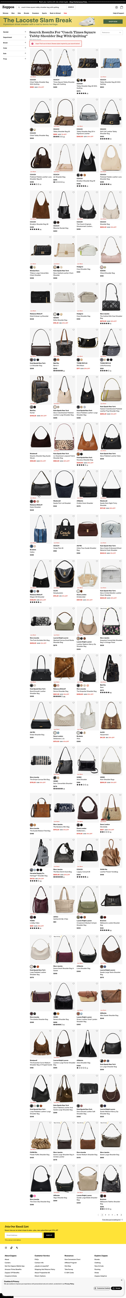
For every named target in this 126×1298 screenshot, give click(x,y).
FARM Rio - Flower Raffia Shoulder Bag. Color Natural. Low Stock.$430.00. (41, 1141)
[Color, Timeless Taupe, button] (81, 407)
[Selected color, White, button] (78, 591)
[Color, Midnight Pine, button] (37, 1105)
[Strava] (17, 1248)
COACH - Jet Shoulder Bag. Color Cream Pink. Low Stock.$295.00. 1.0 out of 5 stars (64, 165)
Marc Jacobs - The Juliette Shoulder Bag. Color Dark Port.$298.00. (41, 1004)
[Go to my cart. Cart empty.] (122, 7)
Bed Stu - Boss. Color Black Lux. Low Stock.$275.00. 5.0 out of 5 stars (111, 676)
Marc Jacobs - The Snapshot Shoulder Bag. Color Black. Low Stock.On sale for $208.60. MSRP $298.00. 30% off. (88, 676)
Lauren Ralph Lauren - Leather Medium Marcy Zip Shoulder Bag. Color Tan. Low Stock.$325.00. (88, 628)
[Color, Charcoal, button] (81, 732)
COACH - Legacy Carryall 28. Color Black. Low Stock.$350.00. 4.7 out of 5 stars (88, 860)
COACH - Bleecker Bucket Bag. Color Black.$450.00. (64, 211)
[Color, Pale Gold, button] (34, 267)
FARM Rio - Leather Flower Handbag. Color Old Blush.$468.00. (111, 860)
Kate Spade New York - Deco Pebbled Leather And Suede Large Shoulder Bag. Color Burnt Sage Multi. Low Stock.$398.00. (64, 1096)
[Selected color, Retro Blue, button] (31, 546)
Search (71, 7)
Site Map (68, 1266)
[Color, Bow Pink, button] (34, 1196)
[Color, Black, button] (58, 267)
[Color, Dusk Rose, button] (81, 1105)
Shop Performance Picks (78, 2)
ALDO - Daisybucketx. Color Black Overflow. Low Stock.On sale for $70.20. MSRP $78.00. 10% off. (64, 581)
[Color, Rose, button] (87, 685)
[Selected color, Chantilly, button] (78, 732)
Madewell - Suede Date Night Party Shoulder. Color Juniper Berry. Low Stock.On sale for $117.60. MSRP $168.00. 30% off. (111, 490)
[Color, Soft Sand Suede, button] (81, 359)
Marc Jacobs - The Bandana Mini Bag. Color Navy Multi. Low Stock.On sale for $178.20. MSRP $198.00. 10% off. (64, 814)
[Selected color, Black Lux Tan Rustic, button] (55, 359)
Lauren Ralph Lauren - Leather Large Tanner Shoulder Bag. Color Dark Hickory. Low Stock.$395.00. (64, 1050)
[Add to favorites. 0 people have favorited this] (50, 50)
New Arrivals (99, 1266)
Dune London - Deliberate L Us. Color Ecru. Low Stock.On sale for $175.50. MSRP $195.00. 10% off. (64, 722)
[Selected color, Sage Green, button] (78, 917)
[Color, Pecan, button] (104, 917)
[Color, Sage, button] (104, 267)
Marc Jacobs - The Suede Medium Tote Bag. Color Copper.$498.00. (41, 814)
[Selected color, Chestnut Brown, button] (101, 1105)
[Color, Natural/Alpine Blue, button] (81, 1013)
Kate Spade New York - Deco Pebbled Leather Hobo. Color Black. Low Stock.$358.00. (111, 444)
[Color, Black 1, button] (81, 80)
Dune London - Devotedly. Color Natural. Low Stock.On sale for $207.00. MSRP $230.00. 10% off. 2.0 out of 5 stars (111, 814)
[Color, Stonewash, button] (58, 777)
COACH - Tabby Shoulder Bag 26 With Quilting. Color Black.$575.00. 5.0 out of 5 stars (88, 71)
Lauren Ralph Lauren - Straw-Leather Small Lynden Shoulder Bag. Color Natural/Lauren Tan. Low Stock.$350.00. (88, 1004)
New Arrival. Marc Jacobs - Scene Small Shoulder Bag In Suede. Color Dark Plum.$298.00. (64, 956)
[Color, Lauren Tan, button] (84, 638)
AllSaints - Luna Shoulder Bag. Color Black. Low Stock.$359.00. (88, 956)
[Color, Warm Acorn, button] (104, 1060)
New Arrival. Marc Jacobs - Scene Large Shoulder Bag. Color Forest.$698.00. (111, 1141)
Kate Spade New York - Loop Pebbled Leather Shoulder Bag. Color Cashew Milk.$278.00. (41, 956)
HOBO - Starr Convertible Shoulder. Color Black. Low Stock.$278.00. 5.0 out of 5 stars (64, 768)
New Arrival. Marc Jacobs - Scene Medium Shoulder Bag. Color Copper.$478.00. (88, 1141)
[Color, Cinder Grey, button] (34, 359)
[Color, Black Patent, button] (108, 359)
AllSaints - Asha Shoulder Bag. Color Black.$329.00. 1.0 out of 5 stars (88, 1050)
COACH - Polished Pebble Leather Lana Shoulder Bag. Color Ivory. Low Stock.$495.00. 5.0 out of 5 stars (111, 165)
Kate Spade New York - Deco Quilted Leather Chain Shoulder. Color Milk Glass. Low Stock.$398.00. (64, 257)
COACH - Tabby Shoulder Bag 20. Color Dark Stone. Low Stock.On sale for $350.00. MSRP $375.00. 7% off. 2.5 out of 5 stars (64, 119)
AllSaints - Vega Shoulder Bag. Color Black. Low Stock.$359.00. (64, 1187)
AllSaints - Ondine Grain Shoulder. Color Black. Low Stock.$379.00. (88, 490)
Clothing (97, 1263)
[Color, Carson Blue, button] (104, 966)
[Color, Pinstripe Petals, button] (34, 546)
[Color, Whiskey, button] (58, 1013)
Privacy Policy (69, 1284)
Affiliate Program (71, 1263)
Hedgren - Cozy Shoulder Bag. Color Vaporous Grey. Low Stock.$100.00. (88, 257)
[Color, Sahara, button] (34, 825)
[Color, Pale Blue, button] (58, 732)
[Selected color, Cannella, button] (55, 685)
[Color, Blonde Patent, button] (104, 359)
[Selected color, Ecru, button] (55, 732)
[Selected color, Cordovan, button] (31, 917)
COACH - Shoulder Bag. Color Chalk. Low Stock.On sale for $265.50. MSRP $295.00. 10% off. (111, 211)
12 (117, 1215)
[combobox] (41, 7)
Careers (7, 1263)
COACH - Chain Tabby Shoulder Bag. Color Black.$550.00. (41, 119)
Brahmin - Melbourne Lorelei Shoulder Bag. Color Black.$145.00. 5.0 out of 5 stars (111, 908)
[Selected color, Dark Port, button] (31, 1013)
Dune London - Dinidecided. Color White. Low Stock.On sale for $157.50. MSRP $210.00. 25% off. (88, 581)
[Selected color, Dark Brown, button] (78, 825)
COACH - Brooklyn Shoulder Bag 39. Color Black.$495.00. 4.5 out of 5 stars (88, 165)
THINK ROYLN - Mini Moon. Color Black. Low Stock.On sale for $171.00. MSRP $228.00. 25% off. (88, 350)
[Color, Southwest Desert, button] (37, 966)
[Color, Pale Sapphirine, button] (84, 407)
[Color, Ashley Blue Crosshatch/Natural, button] (34, 870)
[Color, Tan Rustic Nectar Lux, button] (58, 359)
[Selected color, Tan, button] (78, 638)
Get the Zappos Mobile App (15, 1266)
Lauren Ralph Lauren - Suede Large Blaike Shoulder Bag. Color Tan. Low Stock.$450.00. (88, 1187)
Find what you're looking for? (111, 1220)
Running (97, 1269)
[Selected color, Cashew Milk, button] (31, 966)
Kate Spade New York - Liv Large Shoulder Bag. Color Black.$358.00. (111, 1050)
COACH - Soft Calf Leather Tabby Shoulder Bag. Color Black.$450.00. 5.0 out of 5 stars (111, 119)
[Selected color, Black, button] (78, 80)
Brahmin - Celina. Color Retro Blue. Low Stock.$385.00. (41, 535)
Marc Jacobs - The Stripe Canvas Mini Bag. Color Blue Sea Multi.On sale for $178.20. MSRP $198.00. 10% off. (41, 768)
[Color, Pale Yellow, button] (61, 314)
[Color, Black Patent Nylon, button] (111, 359)
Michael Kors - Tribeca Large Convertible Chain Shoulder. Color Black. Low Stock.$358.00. (41, 257)
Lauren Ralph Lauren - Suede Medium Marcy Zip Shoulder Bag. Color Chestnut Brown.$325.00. (111, 1096)
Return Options (40, 1276)
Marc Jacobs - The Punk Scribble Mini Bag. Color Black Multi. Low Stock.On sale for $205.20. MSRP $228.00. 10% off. (41, 628)
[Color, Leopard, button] (37, 591)
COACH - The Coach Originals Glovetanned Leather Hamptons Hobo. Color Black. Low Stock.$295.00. (88, 211)
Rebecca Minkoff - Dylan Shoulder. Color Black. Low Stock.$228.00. (41, 490)
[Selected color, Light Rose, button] (101, 267)
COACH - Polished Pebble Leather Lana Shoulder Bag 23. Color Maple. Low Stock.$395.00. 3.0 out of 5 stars (41, 165)
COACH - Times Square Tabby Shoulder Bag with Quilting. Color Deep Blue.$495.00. (64, 71)
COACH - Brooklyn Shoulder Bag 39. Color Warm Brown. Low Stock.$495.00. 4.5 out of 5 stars (41, 211)
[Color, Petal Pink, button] (58, 685)
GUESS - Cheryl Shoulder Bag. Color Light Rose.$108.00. (111, 257)
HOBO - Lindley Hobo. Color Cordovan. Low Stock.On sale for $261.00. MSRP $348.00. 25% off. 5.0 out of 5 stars (41, 908)
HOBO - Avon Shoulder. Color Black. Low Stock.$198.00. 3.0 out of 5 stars (88, 768)
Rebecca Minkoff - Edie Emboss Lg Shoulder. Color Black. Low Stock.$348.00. (41, 303)
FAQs (37, 1259)
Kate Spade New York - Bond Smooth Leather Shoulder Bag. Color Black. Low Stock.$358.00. (41, 676)
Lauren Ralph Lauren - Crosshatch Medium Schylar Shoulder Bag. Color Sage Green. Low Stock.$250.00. (88, 908)
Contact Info (39, 1263)
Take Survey (69, 1269)
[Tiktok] (11, 1248)
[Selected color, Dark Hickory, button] (101, 966)
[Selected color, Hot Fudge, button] (31, 359)
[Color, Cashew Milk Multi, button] (58, 407)
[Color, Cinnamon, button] (84, 732)
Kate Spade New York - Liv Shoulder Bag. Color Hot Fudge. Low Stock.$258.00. (41, 350)
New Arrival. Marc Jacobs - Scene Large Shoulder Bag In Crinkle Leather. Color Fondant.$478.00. (64, 1141)
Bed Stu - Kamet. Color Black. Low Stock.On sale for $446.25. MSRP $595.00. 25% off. (41, 397)
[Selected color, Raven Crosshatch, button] (31, 870)
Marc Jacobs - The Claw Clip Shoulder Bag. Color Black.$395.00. (41, 1187)
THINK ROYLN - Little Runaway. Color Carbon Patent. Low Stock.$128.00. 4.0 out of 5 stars (111, 350)
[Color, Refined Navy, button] (104, 1105)
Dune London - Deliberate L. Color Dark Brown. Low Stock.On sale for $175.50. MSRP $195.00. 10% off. (88, 814)
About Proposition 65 (42, 1273)
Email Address (12, 1235)
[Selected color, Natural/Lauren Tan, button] (78, 1013)
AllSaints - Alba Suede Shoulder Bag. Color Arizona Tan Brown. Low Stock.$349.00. (111, 1004)
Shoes (96, 1273)
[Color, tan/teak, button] (34, 407)
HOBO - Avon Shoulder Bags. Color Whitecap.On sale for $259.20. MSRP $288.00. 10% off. (111, 768)
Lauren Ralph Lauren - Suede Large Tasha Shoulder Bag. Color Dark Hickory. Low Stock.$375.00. (111, 956)
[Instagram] (6, 1248)
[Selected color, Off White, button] (55, 314)
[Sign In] (116, 7)
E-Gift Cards (69, 1273)
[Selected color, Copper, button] (31, 825)
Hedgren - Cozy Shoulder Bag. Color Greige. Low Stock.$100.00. (88, 303)
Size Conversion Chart (72, 1259)
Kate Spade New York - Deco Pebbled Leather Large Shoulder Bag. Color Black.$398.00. (88, 397)
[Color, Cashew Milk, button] (61, 267)
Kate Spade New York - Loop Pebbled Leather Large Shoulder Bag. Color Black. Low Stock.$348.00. (41, 1096)
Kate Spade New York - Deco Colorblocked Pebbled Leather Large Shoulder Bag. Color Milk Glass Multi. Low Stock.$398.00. (64, 397)
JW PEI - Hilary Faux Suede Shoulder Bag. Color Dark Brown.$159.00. (88, 535)
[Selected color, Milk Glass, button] (55, 267)
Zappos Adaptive (100, 1276)
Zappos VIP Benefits (12, 1273)
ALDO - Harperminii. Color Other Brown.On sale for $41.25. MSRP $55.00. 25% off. (111, 722)
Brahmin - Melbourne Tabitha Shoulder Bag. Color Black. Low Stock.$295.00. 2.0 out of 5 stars (111, 1187)
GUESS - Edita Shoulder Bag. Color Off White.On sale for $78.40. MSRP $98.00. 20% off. (64, 303)
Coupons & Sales (11, 1276)
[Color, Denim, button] (34, 591)
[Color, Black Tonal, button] (41, 870)
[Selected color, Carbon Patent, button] (101, 359)
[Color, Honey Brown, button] (84, 175)
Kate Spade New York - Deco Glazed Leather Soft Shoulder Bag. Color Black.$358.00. (88, 1096)
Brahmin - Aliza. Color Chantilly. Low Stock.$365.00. (88, 722)
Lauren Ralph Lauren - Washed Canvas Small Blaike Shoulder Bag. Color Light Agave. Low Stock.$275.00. (64, 628)
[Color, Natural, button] (37, 501)
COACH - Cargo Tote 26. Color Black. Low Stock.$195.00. (64, 535)
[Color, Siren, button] (34, 501)
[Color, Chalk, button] (34, 129)
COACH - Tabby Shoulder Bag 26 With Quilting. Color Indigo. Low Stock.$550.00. (111, 71)
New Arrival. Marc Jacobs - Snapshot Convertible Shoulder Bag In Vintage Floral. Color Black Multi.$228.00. (111, 628)
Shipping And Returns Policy (45, 1269)
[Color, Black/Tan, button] (37, 870)
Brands (97, 1259)
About (7, 1259)
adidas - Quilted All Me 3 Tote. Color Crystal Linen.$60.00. (64, 908)
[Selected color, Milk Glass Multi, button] (55, 407)
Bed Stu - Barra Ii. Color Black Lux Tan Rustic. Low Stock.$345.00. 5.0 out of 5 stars (64, 350)
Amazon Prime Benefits (13, 1269)
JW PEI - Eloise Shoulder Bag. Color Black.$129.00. (41, 722)
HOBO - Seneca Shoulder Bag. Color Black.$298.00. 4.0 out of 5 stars (64, 1004)
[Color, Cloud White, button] (84, 685)
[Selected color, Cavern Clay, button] (78, 454)
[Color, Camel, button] (81, 685)
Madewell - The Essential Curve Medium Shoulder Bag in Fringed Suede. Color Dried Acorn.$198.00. (41, 1050)
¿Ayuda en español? (42, 1266)
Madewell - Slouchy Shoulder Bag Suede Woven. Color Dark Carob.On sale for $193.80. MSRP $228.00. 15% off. (41, 444)
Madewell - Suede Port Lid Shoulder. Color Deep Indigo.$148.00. (64, 490)
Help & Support (118, 13)
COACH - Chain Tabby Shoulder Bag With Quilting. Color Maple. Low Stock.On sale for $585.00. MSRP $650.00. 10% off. (41, 71)
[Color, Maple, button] (84, 80)
